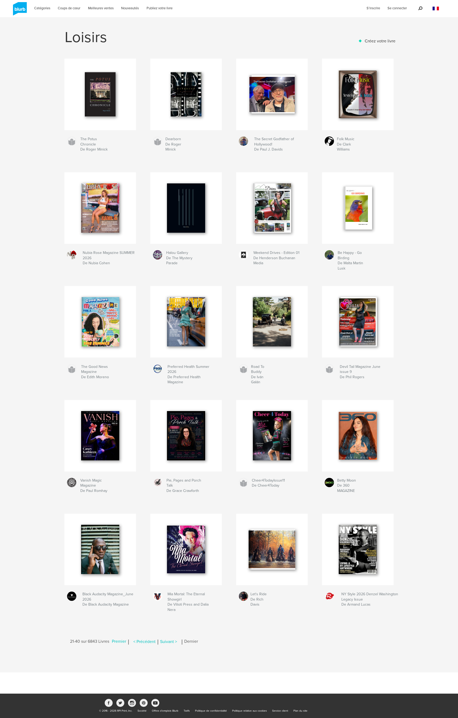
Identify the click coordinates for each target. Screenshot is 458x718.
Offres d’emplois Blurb (165, 710)
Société (142, 710)
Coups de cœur (69, 8)
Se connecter (397, 8)
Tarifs (187, 710)
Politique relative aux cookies (249, 710)
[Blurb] (19, 11)
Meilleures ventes (101, 8)
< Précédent (144, 641)
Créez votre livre (380, 41)
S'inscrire (373, 8)
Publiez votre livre (160, 8)
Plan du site (300, 710)
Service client (280, 710)
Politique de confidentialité (211, 710)
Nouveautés (130, 8)
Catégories (42, 8)
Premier (119, 641)
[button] (436, 8)
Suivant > (168, 641)
